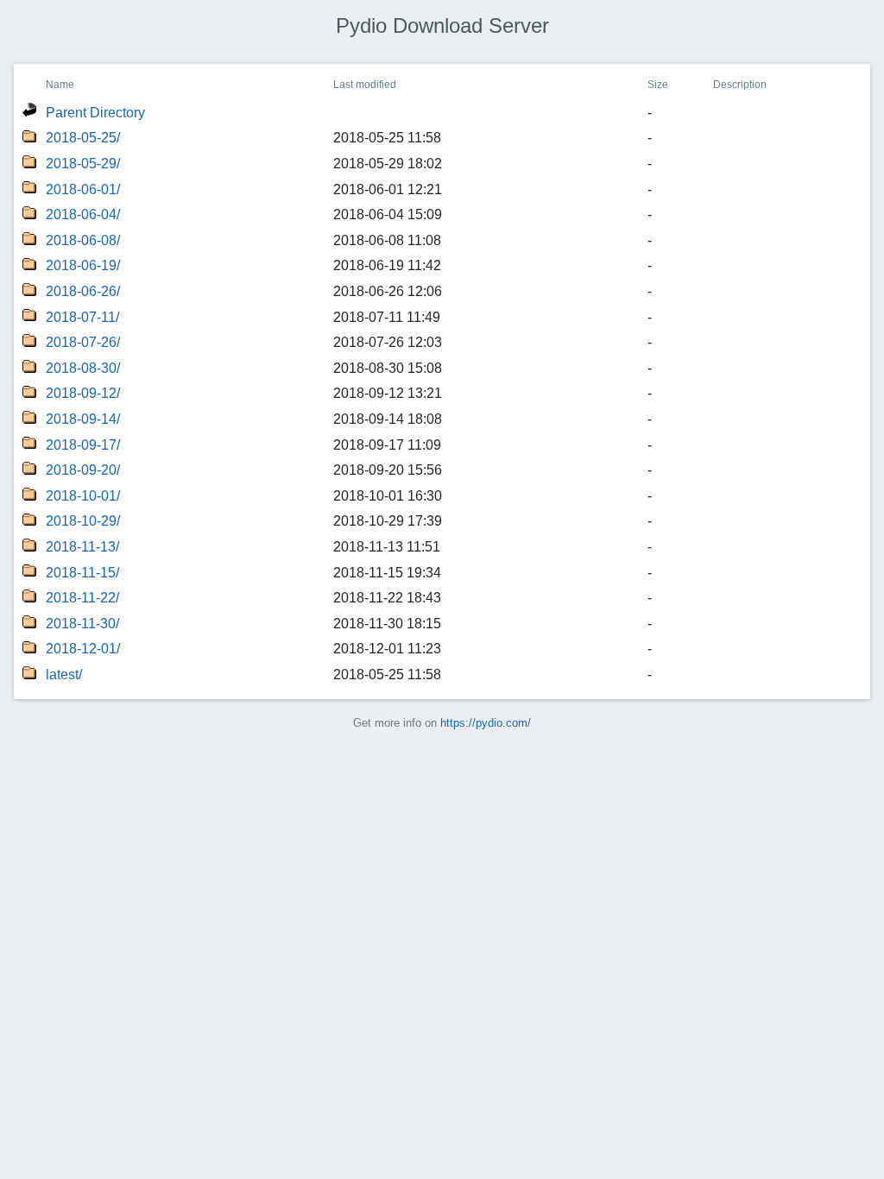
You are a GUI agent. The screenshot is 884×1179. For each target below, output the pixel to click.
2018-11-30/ (82, 623)
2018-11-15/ (82, 572)
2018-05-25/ (83, 137)
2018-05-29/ (83, 163)
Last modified (364, 85)
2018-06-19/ (83, 265)
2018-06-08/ (83, 240)
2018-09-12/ (83, 393)
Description (740, 85)
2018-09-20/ (83, 470)
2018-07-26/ (83, 342)
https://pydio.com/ (485, 722)
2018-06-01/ (83, 189)
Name (60, 85)
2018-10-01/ (83, 496)
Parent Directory (95, 112)
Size (657, 85)
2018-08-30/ (83, 368)
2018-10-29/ (83, 521)
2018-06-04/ (83, 214)
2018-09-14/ (83, 419)
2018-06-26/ (83, 291)
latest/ (64, 674)
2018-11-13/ (82, 546)
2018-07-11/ (82, 317)
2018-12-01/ (83, 648)
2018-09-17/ (83, 445)
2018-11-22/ (82, 597)
